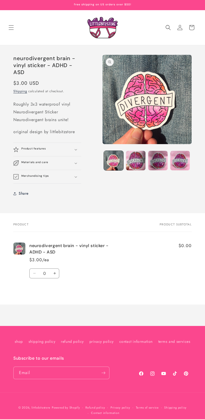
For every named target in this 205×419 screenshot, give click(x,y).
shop (19, 341)
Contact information (105, 413)
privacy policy (101, 341)
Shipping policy (175, 407)
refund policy (72, 341)
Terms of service (147, 407)
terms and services (174, 341)
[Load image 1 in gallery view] (113, 160)
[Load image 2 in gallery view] (135, 160)
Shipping (20, 91)
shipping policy (42, 341)
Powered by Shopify (66, 407)
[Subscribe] (103, 373)
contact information (136, 341)
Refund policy (95, 407)
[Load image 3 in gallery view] (158, 160)
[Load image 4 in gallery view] (180, 160)
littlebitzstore (41, 407)
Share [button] (24, 193)
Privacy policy (120, 407)
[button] (11, 27)
